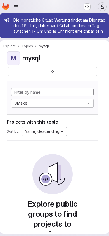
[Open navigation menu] (15, 6)
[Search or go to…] (87, 6)
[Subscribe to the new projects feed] (52, 71)
